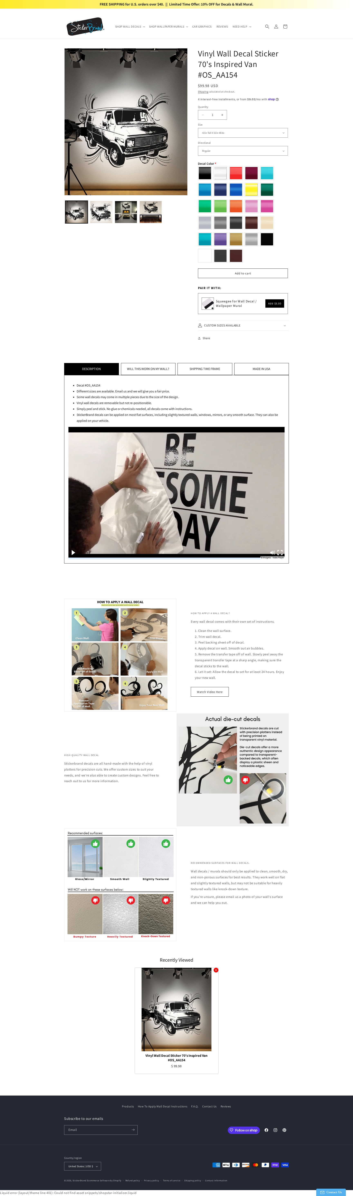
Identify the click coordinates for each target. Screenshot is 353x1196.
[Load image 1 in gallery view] (76, 212)
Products (128, 1106)
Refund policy (132, 1180)
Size (200, 124)
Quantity (203, 107)
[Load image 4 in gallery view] (150, 212)
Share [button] (206, 338)
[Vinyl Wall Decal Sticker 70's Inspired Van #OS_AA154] (176, 1009)
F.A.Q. (195, 1106)
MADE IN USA (261, 369)
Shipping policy (192, 1180)
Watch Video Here (210, 692)
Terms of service (171, 1180)
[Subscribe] (132, 1130)
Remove (216, 970)
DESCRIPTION (91, 369)
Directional (204, 143)
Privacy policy (151, 1180)
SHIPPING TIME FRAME (205, 369)
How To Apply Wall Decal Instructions (163, 1106)
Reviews (226, 1106)
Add (275, 303)
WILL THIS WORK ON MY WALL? (148, 369)
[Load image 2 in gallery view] (101, 212)
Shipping (203, 91)
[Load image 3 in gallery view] (126, 212)
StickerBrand (79, 1180)
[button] (130, 26)
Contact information (216, 1180)
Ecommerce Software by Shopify (104, 1180)
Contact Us (209, 1106)
